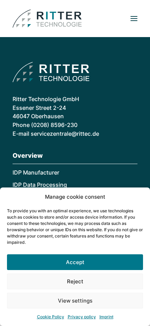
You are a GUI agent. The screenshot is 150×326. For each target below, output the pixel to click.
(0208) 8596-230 (54, 124)
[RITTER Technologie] (47, 18)
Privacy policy (82, 316)
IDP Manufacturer (36, 172)
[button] (134, 18)
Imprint (106, 316)
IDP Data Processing (40, 184)
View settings (75, 300)
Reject (75, 281)
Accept (75, 262)
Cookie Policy (50, 316)
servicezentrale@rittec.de (65, 133)
